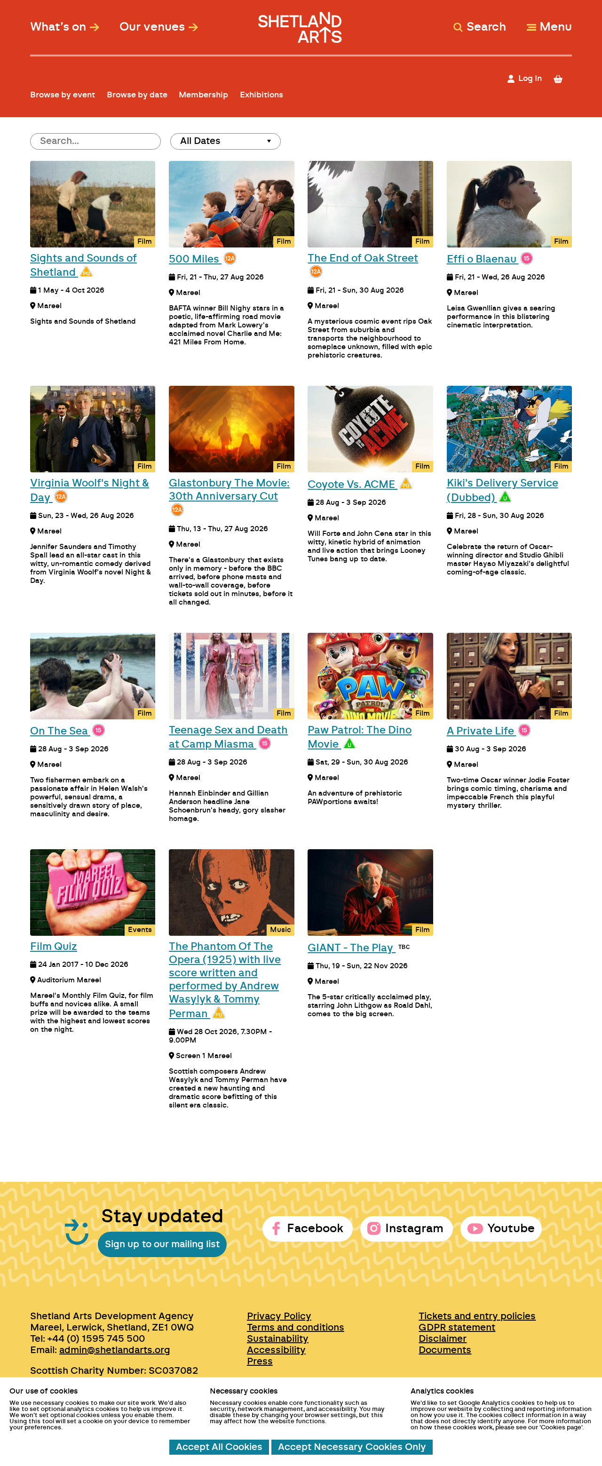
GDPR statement (457, 1327)
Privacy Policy (279, 1316)
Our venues (152, 27)
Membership (203, 95)
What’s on (58, 27)
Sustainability (278, 1339)
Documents (445, 1350)
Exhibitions (261, 95)
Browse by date (137, 95)
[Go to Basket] (562, 79)
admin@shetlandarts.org (114, 1350)
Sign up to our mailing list (162, 1244)
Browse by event (62, 95)
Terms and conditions (295, 1327)
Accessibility (276, 1350)
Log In (530, 78)
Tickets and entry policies (477, 1316)
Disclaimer (443, 1339)
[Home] (301, 22)
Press (260, 1361)
